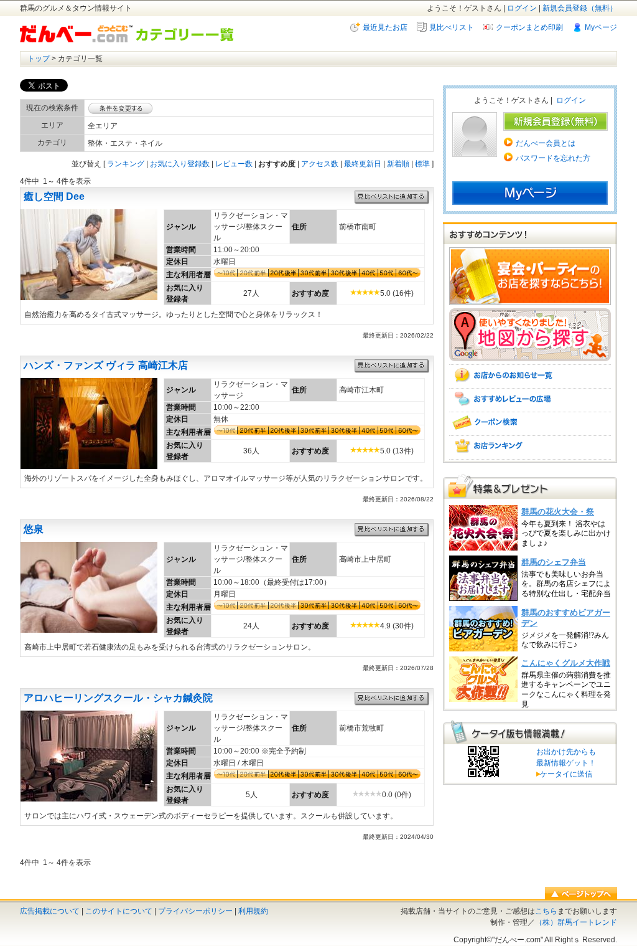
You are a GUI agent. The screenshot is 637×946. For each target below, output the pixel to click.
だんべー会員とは (545, 143)
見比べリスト (451, 27)
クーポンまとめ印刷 (529, 27)
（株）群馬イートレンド (576, 922)
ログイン (522, 8)
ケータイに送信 (564, 774)
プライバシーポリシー (195, 911)
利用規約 (253, 911)
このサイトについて (118, 911)
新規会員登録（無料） (579, 8)
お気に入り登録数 (180, 163)
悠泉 (34, 529)
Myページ (601, 27)
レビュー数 (234, 163)
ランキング (125, 163)
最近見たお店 (385, 27)
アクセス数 (319, 163)
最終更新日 (362, 163)
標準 (422, 163)
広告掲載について (50, 911)
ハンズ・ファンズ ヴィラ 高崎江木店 (106, 365)
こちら (546, 911)
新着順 (398, 163)
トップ (38, 58)
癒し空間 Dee (54, 196)
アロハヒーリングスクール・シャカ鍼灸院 (118, 698)
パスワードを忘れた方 (553, 158)
